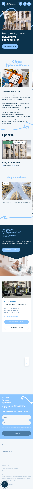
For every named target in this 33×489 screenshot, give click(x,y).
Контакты (5, 448)
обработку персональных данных (21, 427)
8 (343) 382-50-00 (11, 317)
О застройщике (7, 445)
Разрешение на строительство (7, 452)
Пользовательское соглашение (10, 471)
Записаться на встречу (16, 322)
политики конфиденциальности (19, 429)
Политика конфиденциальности (10, 468)
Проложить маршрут (16, 327)
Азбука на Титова (11, 162)
